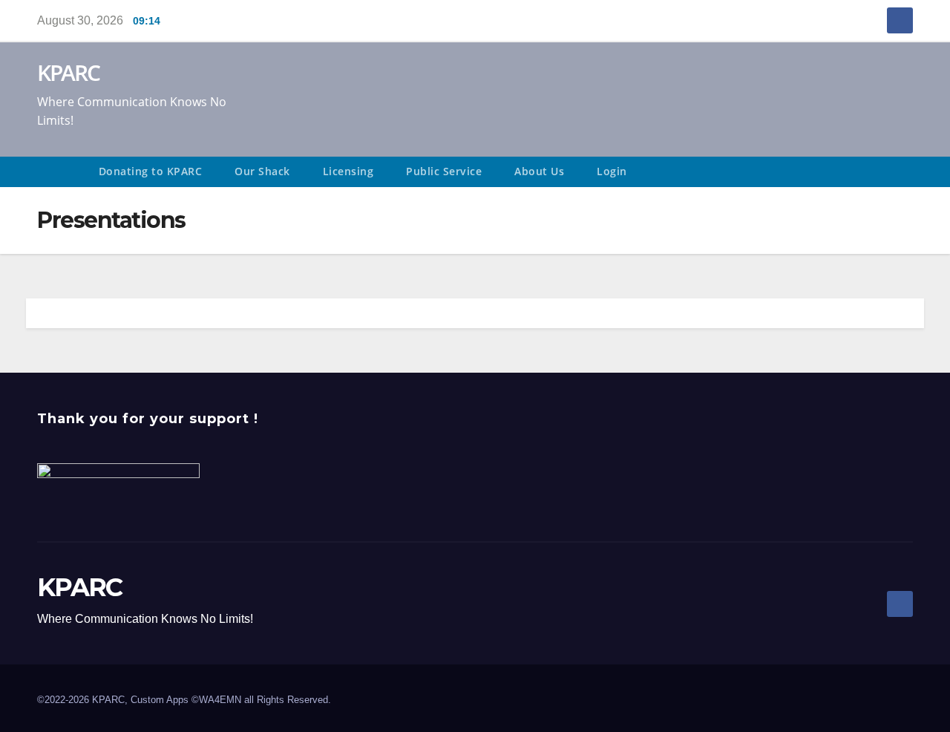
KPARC (68, 72)
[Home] (59, 172)
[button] (908, 172)
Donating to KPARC (151, 171)
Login (612, 171)
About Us (539, 171)
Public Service (444, 171)
